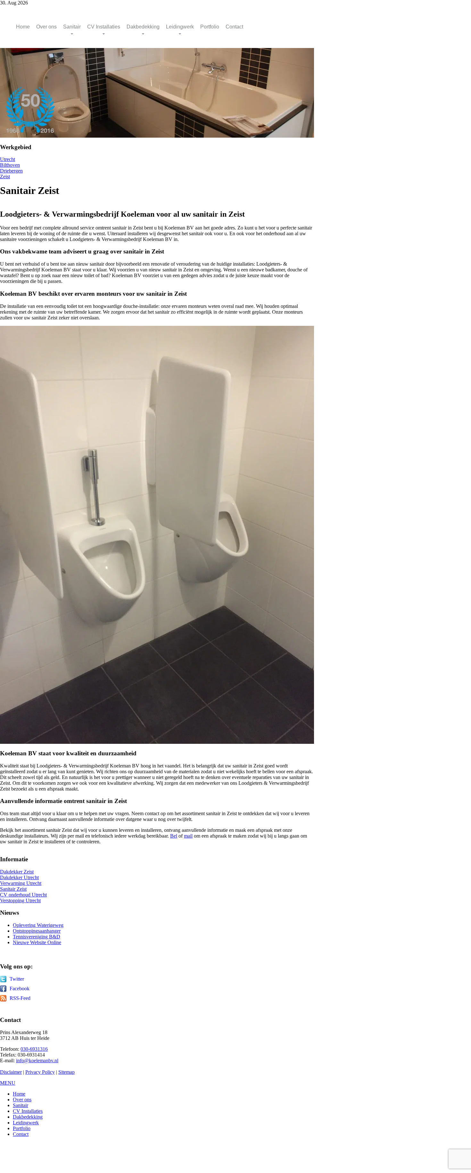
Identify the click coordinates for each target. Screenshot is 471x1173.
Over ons (46, 26)
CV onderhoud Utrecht (23, 894)
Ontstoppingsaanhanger (37, 931)
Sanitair (72, 26)
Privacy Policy (40, 1072)
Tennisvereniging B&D (36, 936)
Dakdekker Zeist (17, 871)
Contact (234, 26)
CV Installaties (103, 26)
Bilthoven (10, 165)
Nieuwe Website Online (37, 942)
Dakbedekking (143, 26)
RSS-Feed (20, 998)
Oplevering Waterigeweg (38, 925)
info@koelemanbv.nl (37, 1060)
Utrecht (7, 159)
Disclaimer (11, 1072)
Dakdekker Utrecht (19, 877)
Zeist (5, 176)
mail (188, 836)
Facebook (19, 988)
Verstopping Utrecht (20, 900)
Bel (173, 836)
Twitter (17, 979)
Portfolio (209, 26)
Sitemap (66, 1072)
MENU (7, 1083)
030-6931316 (34, 1049)
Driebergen (11, 170)
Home (23, 26)
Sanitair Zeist (13, 889)
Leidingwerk (180, 26)
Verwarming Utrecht (20, 883)
